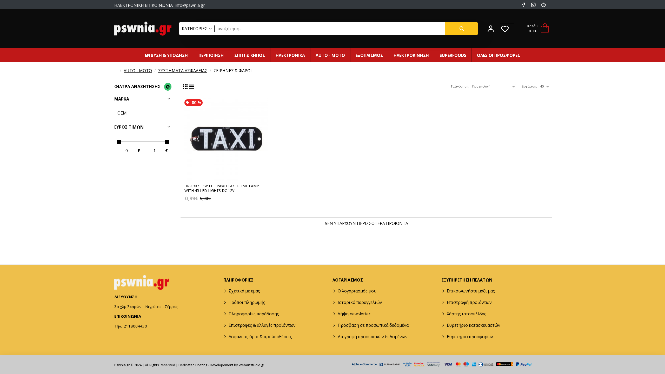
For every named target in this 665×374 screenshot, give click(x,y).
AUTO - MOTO (138, 71)
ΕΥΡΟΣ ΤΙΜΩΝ (129, 127)
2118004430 (183, 10)
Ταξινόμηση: (460, 86)
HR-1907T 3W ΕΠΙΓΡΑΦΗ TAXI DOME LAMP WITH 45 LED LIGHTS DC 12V (221, 188)
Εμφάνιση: (529, 86)
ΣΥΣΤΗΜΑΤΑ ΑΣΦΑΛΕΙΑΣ (182, 71)
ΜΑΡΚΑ (121, 99)
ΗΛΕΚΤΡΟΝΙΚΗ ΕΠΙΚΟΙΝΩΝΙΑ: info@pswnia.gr (159, 5)
